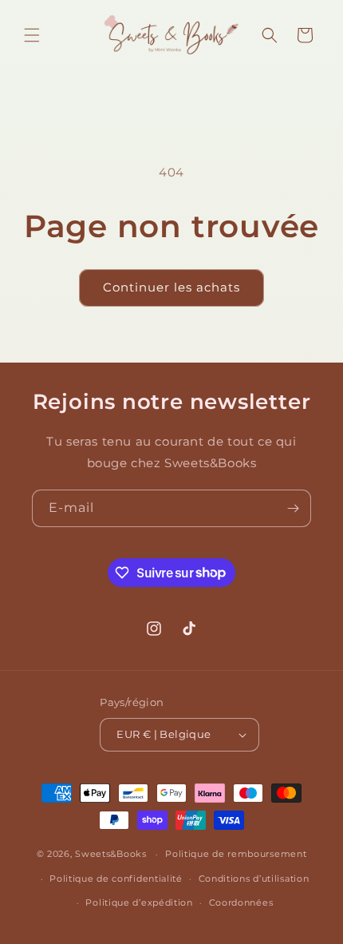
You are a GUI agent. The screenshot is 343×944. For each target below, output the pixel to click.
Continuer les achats (171, 287)
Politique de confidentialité (116, 878)
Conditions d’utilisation (254, 878)
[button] (31, 35)
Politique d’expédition (138, 902)
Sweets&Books (110, 853)
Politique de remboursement (235, 853)
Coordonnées (241, 902)
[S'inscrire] (292, 508)
